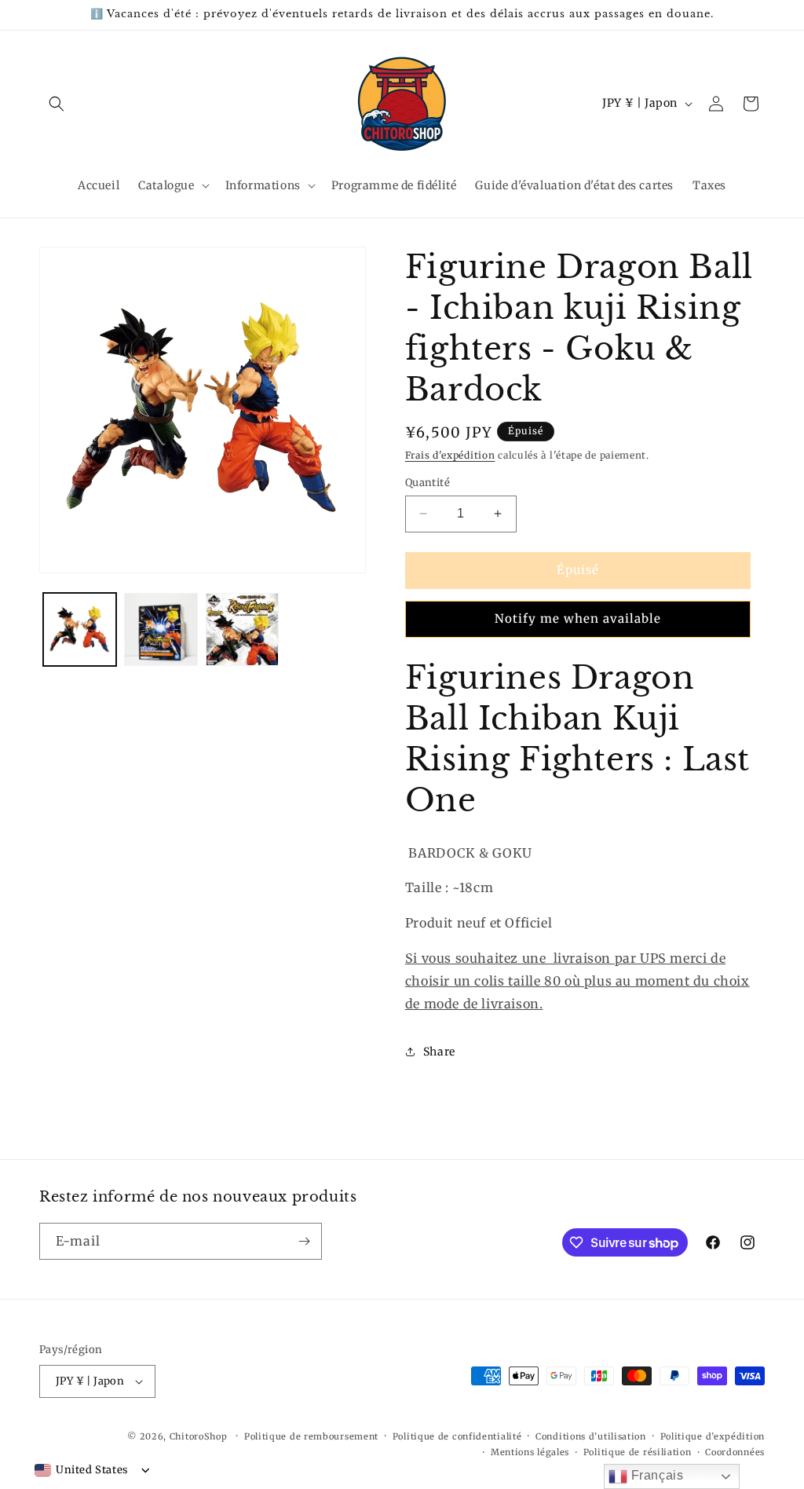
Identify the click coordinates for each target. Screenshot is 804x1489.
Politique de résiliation (637, 1452)
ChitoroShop (199, 1436)
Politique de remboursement (311, 1436)
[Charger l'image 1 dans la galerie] (79, 629)
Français (655, 1475)
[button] (56, 103)
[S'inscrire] (304, 1241)
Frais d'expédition (450, 455)
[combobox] (81, 1470)
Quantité (427, 482)
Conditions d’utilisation (590, 1436)
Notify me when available (578, 618)
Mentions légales (530, 1452)
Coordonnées (735, 1452)
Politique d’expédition (712, 1436)
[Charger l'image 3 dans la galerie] (242, 629)
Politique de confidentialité (457, 1436)
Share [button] (439, 1051)
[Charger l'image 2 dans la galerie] (160, 629)
